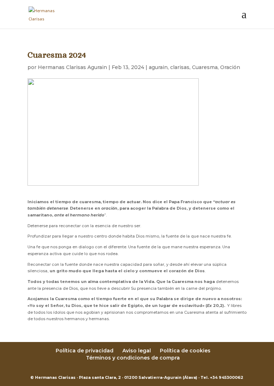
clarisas (179, 67)
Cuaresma (205, 67)
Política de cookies (185, 350)
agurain (158, 67)
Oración (230, 67)
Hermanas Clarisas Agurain (72, 67)
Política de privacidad (84, 350)
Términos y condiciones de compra (133, 358)
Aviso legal (136, 350)
